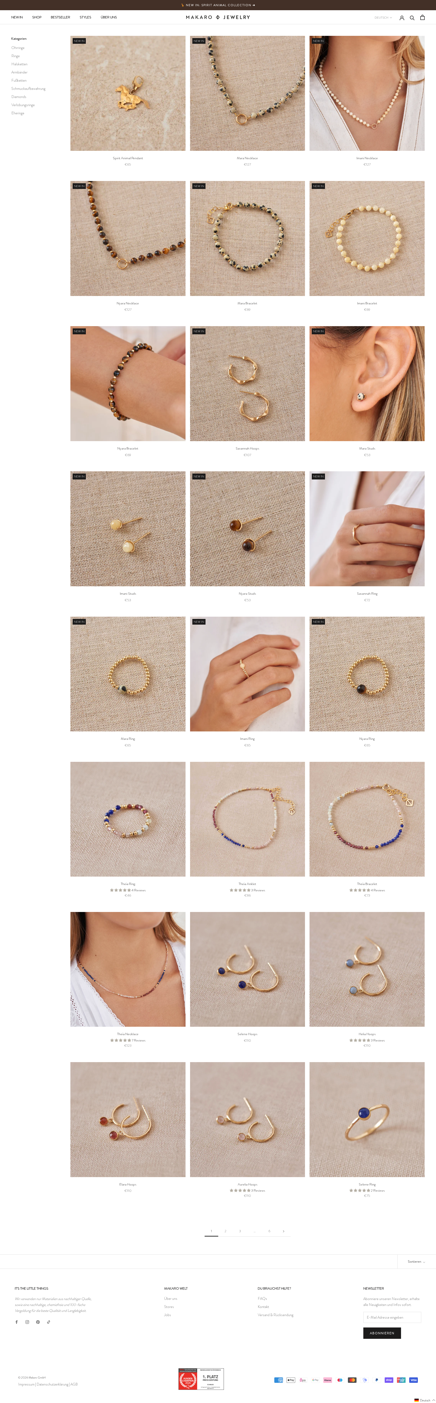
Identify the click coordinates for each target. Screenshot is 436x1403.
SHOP (36, 17)
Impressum (26, 1384)
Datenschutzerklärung (52, 1384)
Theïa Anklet (247, 883)
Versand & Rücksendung (275, 1314)
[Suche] (412, 17)
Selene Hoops (247, 1033)
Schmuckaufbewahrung (28, 88)
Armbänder (19, 72)
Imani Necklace (367, 158)
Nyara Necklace (128, 303)
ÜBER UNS (109, 17)
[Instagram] (27, 1321)
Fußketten (19, 80)
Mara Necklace (247, 158)
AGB (74, 1384)
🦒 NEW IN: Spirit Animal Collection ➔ (218, 5)
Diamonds (18, 96)
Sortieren (415, 1261)
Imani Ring (247, 738)
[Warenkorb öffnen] (422, 17)
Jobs (167, 1314)
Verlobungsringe (23, 105)
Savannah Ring (367, 593)
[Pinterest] (38, 1321)
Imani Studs (128, 593)
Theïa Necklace (128, 1033)
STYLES (85, 17)
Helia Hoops (367, 1033)
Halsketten (19, 64)
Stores (169, 1306)
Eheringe (17, 113)
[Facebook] (16, 1321)
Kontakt (263, 1306)
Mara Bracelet (247, 303)
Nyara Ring (367, 738)
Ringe (15, 56)
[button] (425, 1400)
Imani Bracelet (367, 303)
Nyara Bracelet (127, 448)
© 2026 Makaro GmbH (32, 1377)
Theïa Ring (128, 883)
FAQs (262, 1298)
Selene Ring (367, 1184)
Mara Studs (367, 448)
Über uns (170, 1298)
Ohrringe (18, 47)
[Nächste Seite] (284, 1231)
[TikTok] (48, 1321)
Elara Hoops (127, 1184)
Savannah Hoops (247, 448)
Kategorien (19, 38)
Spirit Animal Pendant (128, 158)
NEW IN (17, 17)
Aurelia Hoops (247, 1184)
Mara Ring (128, 738)
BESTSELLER (60, 17)
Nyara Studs (247, 593)
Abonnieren (382, 1333)
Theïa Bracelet (367, 883)
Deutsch (381, 17)
